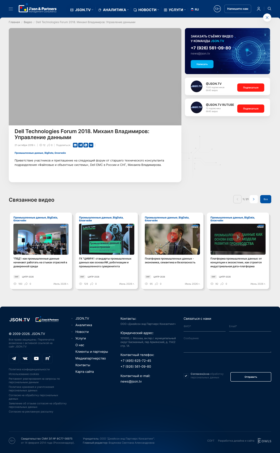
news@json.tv (200, 53)
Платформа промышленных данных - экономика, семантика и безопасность (170, 260)
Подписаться (250, 87)
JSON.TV (83, 10)
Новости (147, 10)
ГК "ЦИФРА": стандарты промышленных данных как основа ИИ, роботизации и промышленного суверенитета (105, 262)
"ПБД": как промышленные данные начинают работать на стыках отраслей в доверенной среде (40, 262)
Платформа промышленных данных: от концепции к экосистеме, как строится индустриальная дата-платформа (236, 262)
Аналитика (114, 10)
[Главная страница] (38, 8)
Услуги (176, 10)
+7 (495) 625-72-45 (135, 361)
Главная (14, 22)
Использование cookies (24, 374)
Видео (28, 22)
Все (266, 199)
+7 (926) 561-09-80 (211, 47)
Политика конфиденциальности (29, 369)
